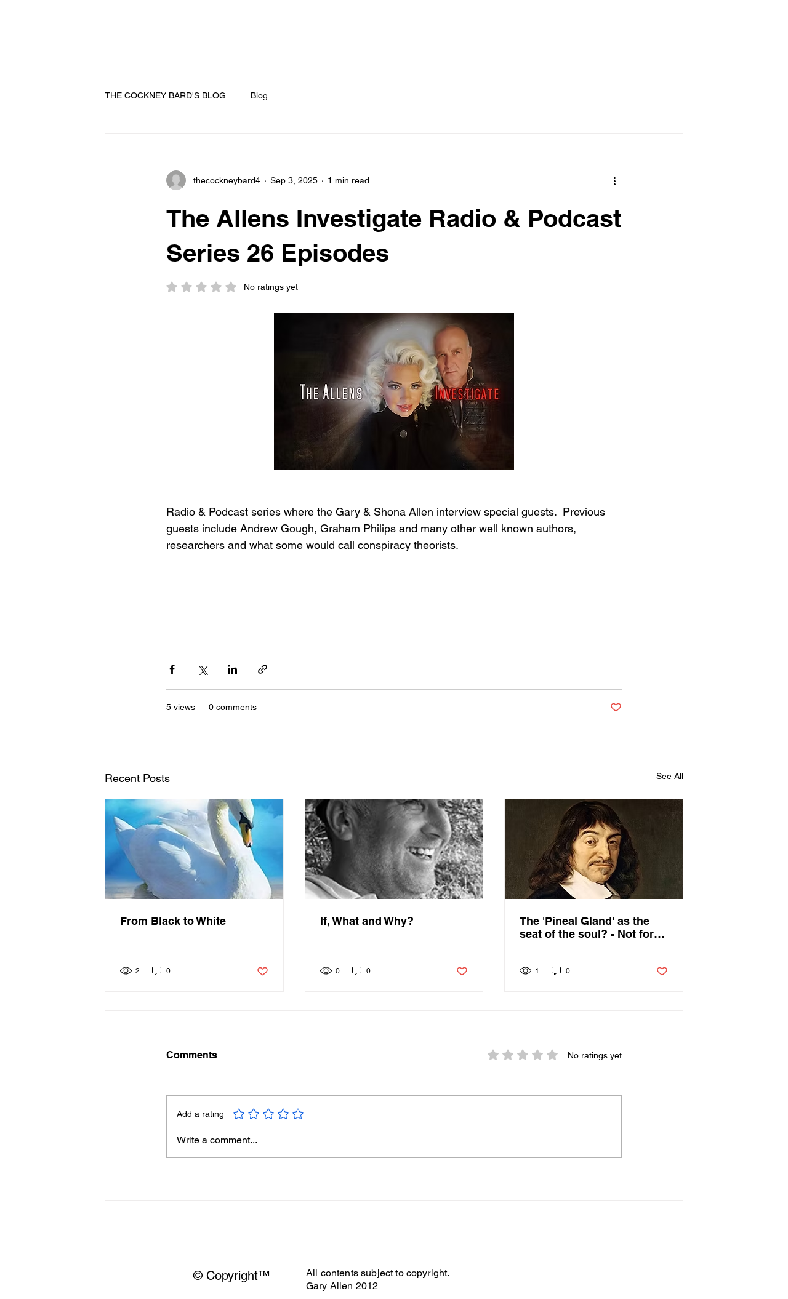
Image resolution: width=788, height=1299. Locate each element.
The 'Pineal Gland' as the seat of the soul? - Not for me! (587, 927)
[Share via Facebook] (172, 669)
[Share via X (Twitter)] (202, 669)
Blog (259, 95)
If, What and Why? (367, 920)
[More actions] (614, 180)
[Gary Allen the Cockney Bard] (394, 849)
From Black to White (173, 920)
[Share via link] (262, 669)
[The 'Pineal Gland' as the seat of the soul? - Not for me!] (594, 849)
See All (669, 776)
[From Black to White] (194, 849)
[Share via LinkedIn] (232, 669)
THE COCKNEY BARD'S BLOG (165, 95)
